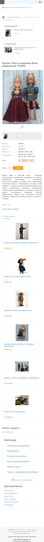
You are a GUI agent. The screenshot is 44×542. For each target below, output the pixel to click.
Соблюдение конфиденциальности (19, 531)
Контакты (22, 529)
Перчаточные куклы (17, 456)
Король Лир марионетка (23, 30)
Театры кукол (13, 466)
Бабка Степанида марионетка (17, 277)
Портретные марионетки (22, 533)
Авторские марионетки (14, 17)
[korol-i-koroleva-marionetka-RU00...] (5, 136)
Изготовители (9, 490)
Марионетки (13, 451)
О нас (33, 531)
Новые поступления (11, 502)
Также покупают (9, 216)
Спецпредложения (11, 493)
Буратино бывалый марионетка (18, 310)
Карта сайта (8, 496)
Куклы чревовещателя (18, 461)
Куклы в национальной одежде (22, 472)
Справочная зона (12, 529)
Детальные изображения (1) (22, 127)
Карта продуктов (10, 499)
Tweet (4, 205)
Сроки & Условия (31, 529)
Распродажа (8, 505)
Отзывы (7, 218)
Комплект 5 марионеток (14, 412)
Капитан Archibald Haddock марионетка (21, 243)
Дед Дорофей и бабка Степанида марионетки (19, 345)
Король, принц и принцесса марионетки (24, 48)
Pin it (9, 205)
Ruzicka (21, 146)
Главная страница (3, 17)
